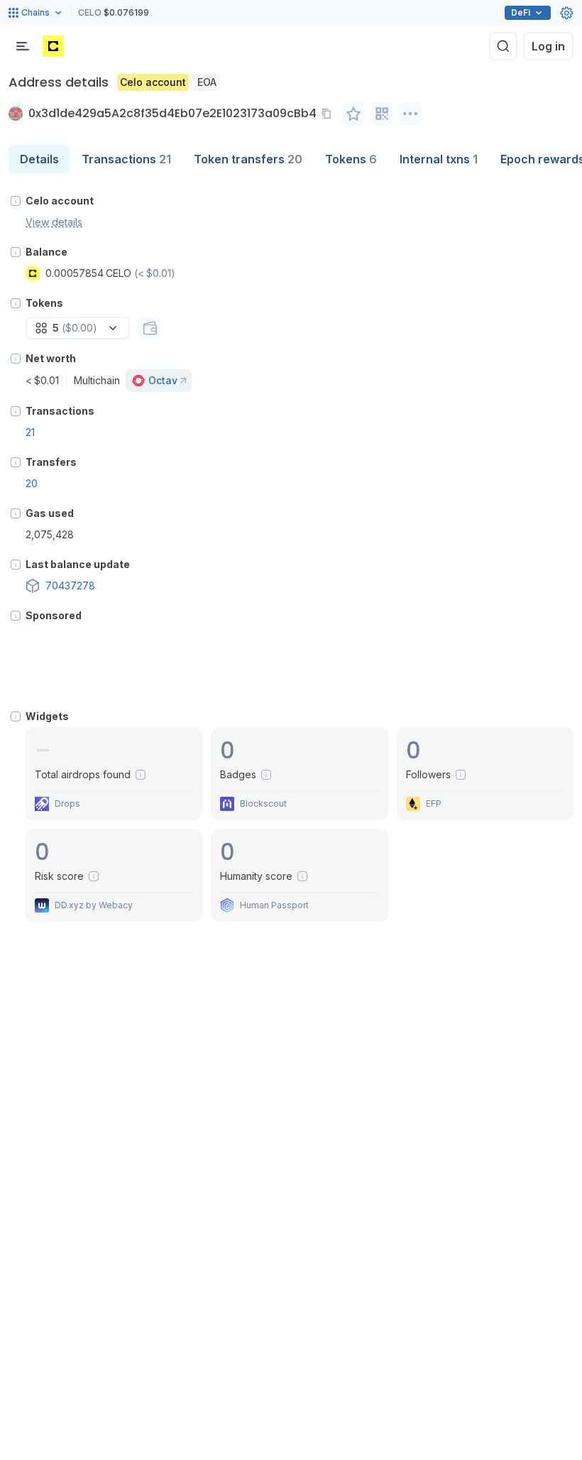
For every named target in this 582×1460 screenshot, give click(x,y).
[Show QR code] (381, 113)
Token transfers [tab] (248, 159)
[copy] (329, 114)
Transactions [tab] (126, 159)
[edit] (353, 113)
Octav (162, 380)
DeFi (520, 12)
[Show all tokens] (149, 328)
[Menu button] (23, 46)
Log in (548, 46)
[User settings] (566, 13)
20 (32, 483)
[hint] (16, 201)
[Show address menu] (410, 113)
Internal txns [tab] (439, 159)
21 (30, 432)
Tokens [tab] (351, 159)
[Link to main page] (53, 46)
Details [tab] (39, 159)
